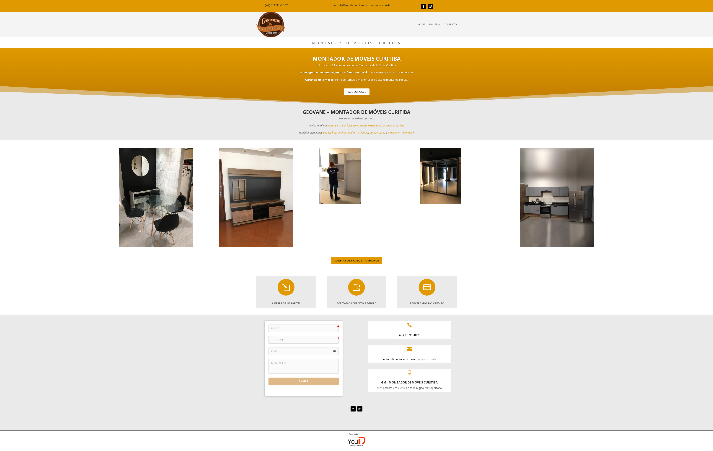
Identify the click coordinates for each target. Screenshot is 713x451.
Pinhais (352, 132)
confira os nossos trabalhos (356, 260)
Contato (450, 24)
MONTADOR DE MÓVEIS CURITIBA (357, 58)
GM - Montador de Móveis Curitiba (409, 382)
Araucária (398, 125)
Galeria (434, 24)
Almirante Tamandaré (401, 132)
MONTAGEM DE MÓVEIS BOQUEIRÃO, (338, 420)
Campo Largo (377, 132)
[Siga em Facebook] (423, 6)
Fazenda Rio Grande (380, 125)
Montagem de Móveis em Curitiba (347, 125)
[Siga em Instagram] (430, 6)
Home (421, 24)
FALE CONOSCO (357, 91)
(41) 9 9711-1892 (276, 5)
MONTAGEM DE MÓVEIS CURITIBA (376, 420)
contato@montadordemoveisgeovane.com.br (362, 5)
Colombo (363, 132)
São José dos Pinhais (335, 132)
